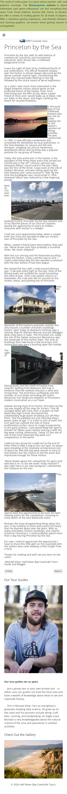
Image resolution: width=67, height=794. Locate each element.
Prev (9, 571)
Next (57, 571)
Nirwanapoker (37, 5)
